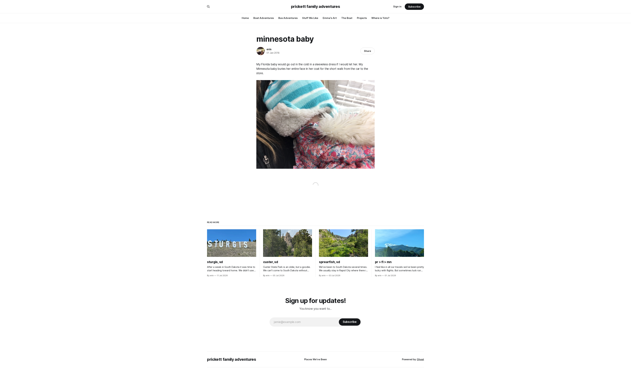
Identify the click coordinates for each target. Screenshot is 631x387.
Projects (362, 18)
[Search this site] (208, 6)
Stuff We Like (310, 18)
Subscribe (414, 6)
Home (245, 18)
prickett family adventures (315, 7)
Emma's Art (330, 18)
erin (269, 49)
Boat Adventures (263, 18)
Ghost (420, 359)
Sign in (397, 6)
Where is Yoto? (380, 18)
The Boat (346, 18)
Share (367, 51)
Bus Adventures (288, 18)
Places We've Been (315, 359)
